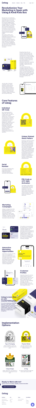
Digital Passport (4, 404)
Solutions (18, 2)
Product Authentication (4, 402)
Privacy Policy (20, 400)
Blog (21, 2)
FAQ (24, 2)
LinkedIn (27, 400)
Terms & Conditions (20, 399)
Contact (11, 401)
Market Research (4, 399)
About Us (13, 2)
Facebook (27, 401)
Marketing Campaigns (5, 400)
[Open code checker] (32, 404)
